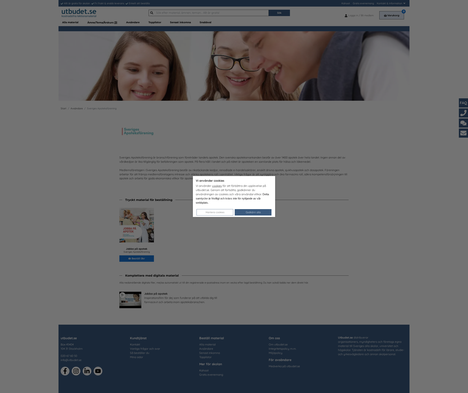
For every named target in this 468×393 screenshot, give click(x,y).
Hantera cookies (215, 212)
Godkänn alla (253, 212)
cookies (217, 186)
